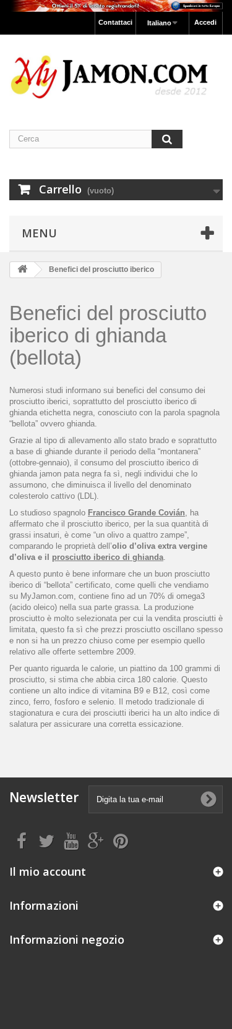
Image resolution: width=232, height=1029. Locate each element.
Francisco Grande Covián (136, 512)
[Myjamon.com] (116, 71)
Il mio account (47, 871)
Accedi (205, 22)
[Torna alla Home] (22, 269)
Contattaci (115, 22)
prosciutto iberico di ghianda (107, 557)
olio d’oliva (133, 546)
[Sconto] (116, 6)
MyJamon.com (47, 596)
